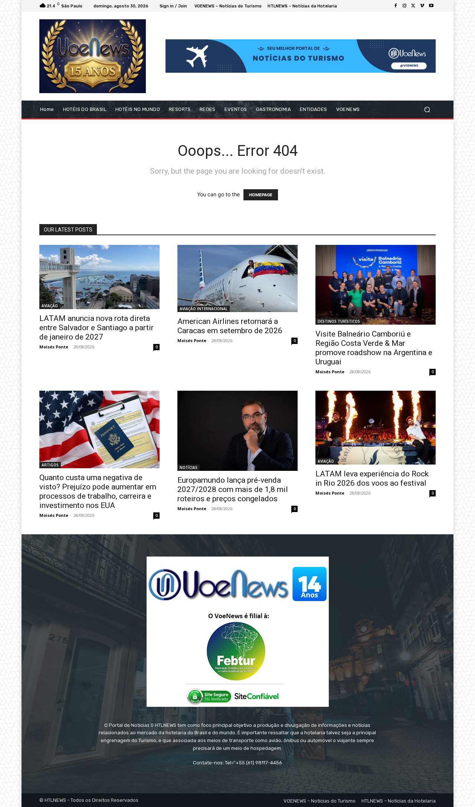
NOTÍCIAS (188, 467)
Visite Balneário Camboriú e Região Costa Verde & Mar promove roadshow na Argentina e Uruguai (373, 347)
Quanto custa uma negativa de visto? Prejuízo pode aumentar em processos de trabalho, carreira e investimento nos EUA (97, 491)
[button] (427, 109)
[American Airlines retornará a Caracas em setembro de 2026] (237, 278)
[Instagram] (404, 5)
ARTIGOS (50, 465)
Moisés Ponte (53, 347)
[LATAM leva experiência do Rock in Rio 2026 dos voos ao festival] (375, 428)
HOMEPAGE (260, 194)
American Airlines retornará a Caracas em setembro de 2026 (229, 326)
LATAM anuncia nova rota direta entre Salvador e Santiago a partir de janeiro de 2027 (96, 327)
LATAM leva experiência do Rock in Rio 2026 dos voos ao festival (372, 478)
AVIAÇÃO (50, 305)
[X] (413, 5)
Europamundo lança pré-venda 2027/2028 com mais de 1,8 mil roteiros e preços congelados (232, 489)
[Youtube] (431, 5)
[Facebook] (395, 5)
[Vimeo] (422, 5)
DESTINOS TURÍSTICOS (339, 321)
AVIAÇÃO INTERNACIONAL (203, 308)
